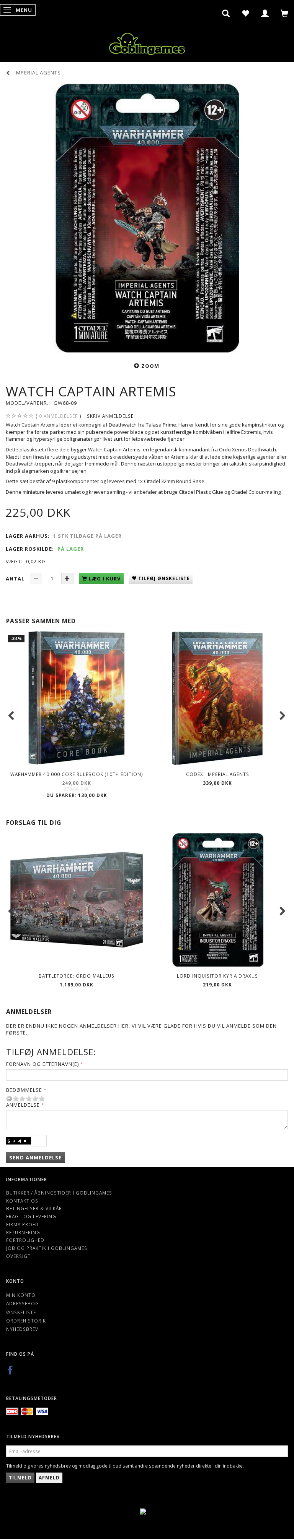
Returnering (23, 1232)
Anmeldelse (23, 1104)
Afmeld (49, 1477)
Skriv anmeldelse (110, 416)
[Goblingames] (147, 42)
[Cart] (284, 13)
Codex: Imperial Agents (217, 774)
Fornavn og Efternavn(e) (42, 1063)
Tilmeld (20, 1477)
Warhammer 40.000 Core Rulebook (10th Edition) (76, 774)
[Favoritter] (245, 13)
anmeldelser (58, 416)
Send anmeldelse (35, 1157)
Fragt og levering (31, 1216)
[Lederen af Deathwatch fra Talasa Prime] (147, 218)
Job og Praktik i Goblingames (46, 1248)
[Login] (265, 13)
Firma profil (22, 1224)
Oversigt (18, 1256)
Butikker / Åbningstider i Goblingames (59, 1193)
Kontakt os (22, 1201)
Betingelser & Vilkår (34, 1208)
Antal (16, 578)
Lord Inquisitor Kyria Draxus (217, 976)
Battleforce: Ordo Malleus (76, 976)
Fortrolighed (25, 1240)
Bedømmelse (24, 1089)
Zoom (150, 365)
